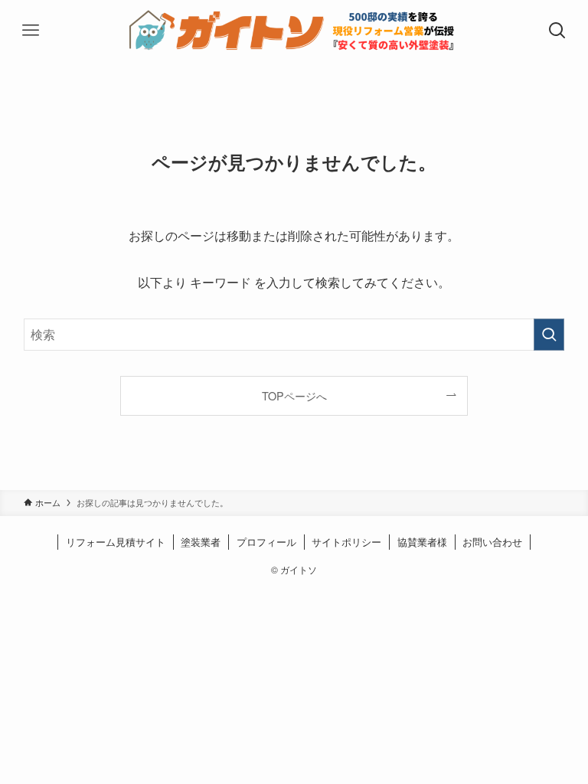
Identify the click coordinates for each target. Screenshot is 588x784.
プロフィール (266, 541)
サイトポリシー (346, 541)
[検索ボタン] (557, 30)
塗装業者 (200, 541)
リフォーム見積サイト (115, 541)
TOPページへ (294, 395)
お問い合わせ (492, 541)
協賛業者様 (422, 541)
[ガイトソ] (294, 30)
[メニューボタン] (30, 30)
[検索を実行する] (549, 334)
